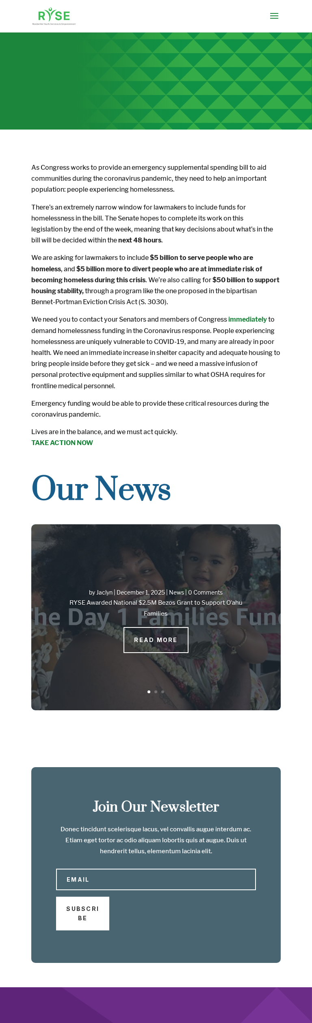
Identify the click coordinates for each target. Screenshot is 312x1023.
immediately (247, 319)
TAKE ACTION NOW (62, 443)
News (176, 592)
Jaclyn (104, 592)
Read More (156, 639)
